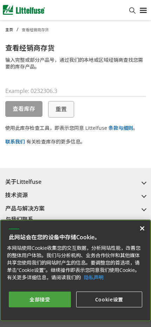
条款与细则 (121, 128)
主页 (9, 29)
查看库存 (24, 109)
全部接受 (39, 299)
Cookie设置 (109, 299)
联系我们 (15, 141)
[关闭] (142, 228)
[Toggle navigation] (143, 10)
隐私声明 (94, 277)
